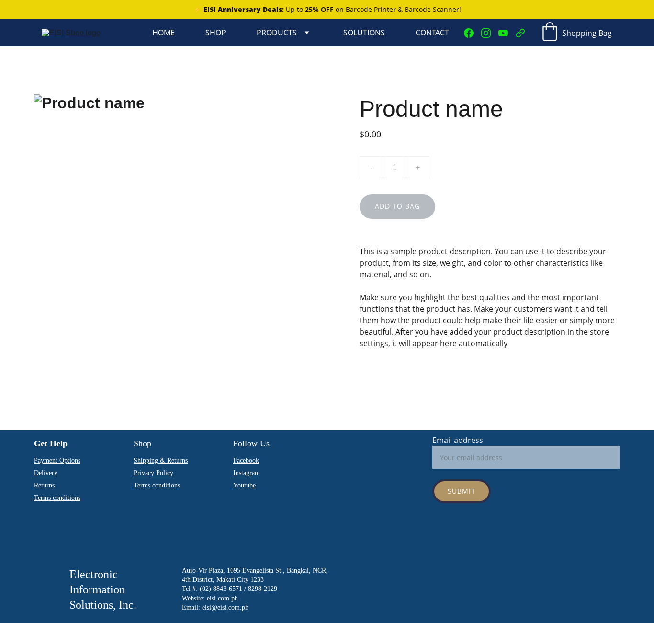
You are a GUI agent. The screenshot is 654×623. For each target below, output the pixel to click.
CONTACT (432, 33)
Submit (461, 491)
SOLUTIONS (364, 33)
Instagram (246, 472)
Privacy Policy (153, 472)
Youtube (244, 485)
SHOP (215, 33)
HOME (163, 33)
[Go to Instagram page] (489, 33)
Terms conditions (157, 485)
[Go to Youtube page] (507, 33)
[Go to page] (520, 33)
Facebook (246, 460)
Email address (457, 440)
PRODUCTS (277, 33)
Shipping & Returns (161, 460)
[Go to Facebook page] (472, 33)
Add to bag (397, 206)
